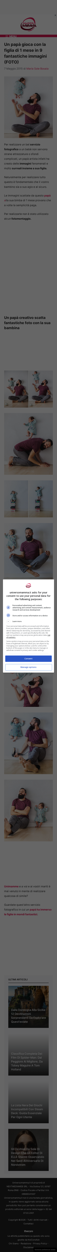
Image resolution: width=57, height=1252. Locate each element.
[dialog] (28, 626)
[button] (28, 621)
